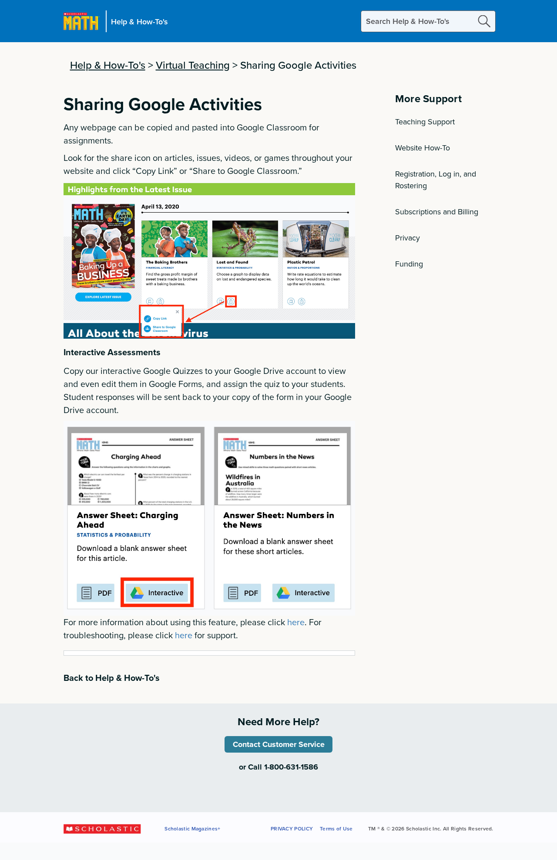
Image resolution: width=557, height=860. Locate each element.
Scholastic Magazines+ (192, 828)
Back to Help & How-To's (112, 677)
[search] (484, 21)
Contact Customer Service (279, 744)
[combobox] (428, 21)
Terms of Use (336, 828)
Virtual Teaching (193, 64)
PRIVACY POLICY (292, 828)
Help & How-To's (139, 21)
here (296, 622)
